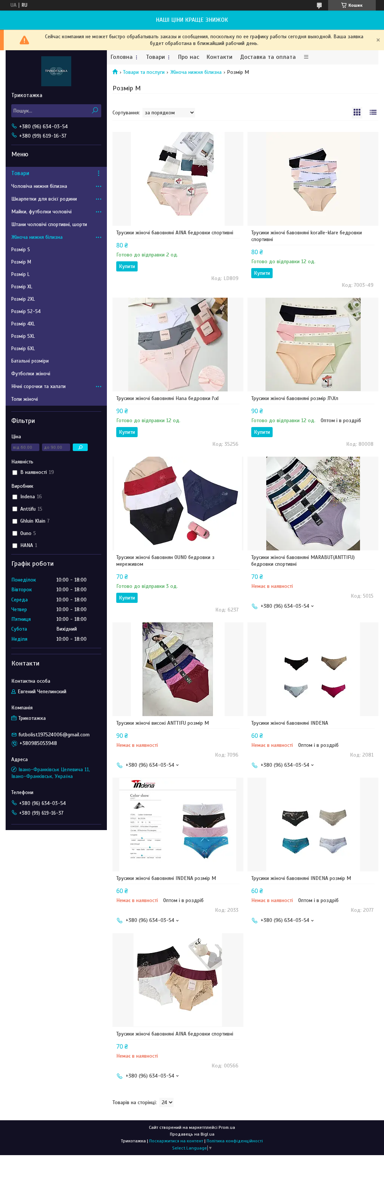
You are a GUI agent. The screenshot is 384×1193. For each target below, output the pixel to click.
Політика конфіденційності (235, 1141)
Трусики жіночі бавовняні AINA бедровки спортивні (174, 232)
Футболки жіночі (30, 373)
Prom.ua (227, 1127)
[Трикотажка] (56, 71)
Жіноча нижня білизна (196, 72)
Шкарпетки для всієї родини (44, 199)
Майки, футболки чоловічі (41, 211)
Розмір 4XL (23, 324)
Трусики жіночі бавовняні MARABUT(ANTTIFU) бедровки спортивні (303, 560)
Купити (127, 266)
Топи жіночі (24, 399)
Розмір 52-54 (25, 312)
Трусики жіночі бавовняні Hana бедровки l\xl (167, 398)
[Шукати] (94, 110)
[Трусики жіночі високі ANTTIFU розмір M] (177, 669)
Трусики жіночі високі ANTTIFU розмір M (162, 723)
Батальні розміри (30, 361)
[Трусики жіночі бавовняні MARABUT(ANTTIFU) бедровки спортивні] (313, 503)
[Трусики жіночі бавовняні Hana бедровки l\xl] (177, 344)
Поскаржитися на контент (176, 1141)
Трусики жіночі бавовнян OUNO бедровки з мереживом (165, 560)
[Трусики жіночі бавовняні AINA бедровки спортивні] (177, 179)
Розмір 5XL (23, 336)
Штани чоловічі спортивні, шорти (49, 224)
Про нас (188, 57)
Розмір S (20, 250)
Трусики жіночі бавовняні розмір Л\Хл (294, 398)
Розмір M (21, 262)
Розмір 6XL (23, 349)
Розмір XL (21, 287)
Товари (155, 57)
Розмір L (20, 274)
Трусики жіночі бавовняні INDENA (289, 723)
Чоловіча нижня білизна (39, 186)
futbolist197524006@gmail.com (54, 734)
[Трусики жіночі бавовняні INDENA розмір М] (177, 824)
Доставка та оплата (268, 57)
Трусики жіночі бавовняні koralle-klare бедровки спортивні (306, 236)
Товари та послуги (144, 72)
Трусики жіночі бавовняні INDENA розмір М (166, 878)
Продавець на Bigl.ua (192, 1134)
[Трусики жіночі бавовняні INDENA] (313, 669)
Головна (122, 57)
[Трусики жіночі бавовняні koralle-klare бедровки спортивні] (313, 179)
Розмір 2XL (23, 299)
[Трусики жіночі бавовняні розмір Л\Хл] (313, 344)
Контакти (219, 57)
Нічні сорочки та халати (38, 386)
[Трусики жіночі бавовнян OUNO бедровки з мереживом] (177, 503)
